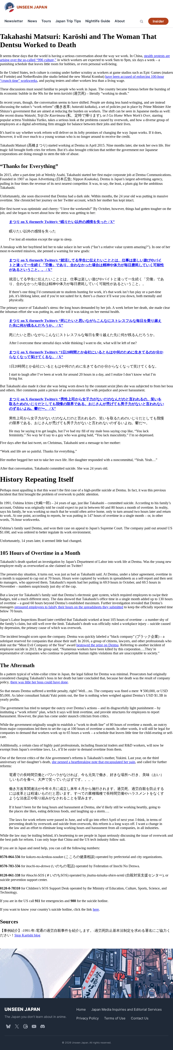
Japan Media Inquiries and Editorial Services (126, 1009)
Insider (158, 21)
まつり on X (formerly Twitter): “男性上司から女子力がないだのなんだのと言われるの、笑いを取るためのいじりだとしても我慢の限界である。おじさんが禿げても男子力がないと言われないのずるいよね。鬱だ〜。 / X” (86, 403)
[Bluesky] (8, 1026)
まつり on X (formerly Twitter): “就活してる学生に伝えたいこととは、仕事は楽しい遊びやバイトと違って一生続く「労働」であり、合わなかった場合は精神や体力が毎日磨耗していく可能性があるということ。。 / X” (86, 265)
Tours (46, 21)
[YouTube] (34, 1026)
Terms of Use (114, 1018)
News (32, 21)
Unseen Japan (22, 1009)
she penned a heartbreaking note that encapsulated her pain (93, 762)
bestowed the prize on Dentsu (97, 645)
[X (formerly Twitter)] (17, 1026)
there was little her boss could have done (39, 682)
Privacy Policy (87, 1018)
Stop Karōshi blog (27, 935)
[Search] (141, 21)
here (96, 909)
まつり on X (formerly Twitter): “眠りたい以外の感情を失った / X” (62, 222)
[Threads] (25, 1026)
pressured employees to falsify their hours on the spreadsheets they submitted (68, 607)
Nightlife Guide (97, 21)
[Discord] (42, 1026)
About (120, 21)
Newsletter (14, 21)
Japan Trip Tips (68, 21)
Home (81, 1009)
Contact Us (139, 1018)
